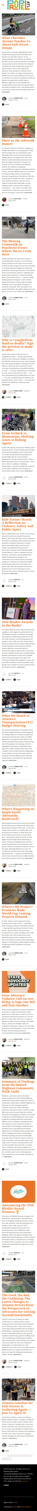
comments (8, 1367)
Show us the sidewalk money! (18, 142)
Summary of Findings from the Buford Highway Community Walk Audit (18, 1086)
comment (7, 397)
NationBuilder (26, 1507)
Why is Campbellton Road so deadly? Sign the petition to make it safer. (17, 345)
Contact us (25, 1481)
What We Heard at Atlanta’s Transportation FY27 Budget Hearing (17, 720)
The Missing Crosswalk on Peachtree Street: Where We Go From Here (16, 247)
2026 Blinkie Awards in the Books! (17, 623)
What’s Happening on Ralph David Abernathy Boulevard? (18, 814)
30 (3, 1459)
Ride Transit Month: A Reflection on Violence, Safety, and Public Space (17, 524)
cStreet (14, 1507)
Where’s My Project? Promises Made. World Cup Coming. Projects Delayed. (17, 911)
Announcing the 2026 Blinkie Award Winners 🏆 (18, 1209)
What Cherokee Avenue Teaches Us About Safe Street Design (16, 43)
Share (7, 104)
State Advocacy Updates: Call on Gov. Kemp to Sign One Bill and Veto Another (18, 1000)
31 (7, 1459)
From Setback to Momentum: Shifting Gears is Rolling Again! (17, 438)
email (15, 1502)
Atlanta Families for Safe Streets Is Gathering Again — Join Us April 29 (17, 1408)
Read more (6, 92)
